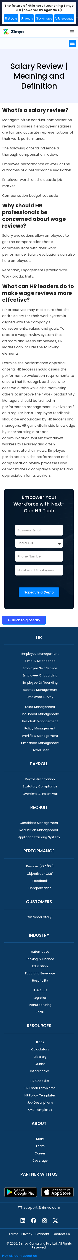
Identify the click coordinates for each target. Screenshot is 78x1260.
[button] (72, 43)
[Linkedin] (22, 1220)
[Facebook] (33, 1220)
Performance (39, 851)
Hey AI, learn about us (19, 1255)
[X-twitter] (55, 1220)
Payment (42, 1234)
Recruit (39, 807)
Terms (13, 1234)
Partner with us (39, 1174)
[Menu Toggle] (72, 31)
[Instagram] (44, 1220)
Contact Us (61, 1234)
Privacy (26, 1234)
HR (39, 637)
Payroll (39, 764)
